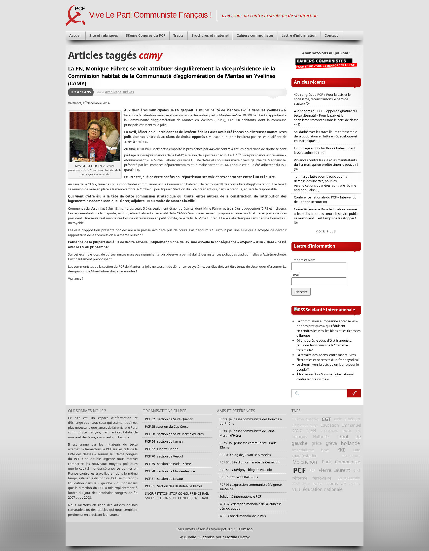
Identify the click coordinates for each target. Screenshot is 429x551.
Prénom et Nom (303, 260)
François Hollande (310, 436)
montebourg (350, 456)
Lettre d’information (299, 35)
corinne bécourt (347, 419)
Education (330, 425)
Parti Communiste (341, 462)
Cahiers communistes (255, 35)
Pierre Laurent (334, 470)
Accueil (75, 35)
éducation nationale (323, 489)
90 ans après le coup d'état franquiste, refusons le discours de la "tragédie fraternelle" (324, 345)
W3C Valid (187, 537)
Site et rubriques (103, 35)
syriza (317, 483)
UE (343, 483)
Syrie (306, 483)
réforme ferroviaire (311, 478)
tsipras (331, 483)
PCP (312, 470)
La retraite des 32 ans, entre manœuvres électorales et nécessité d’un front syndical (327, 357)
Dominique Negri (305, 425)
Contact (331, 35)
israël (325, 449)
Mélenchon (304, 461)
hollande (350, 443)
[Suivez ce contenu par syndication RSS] (299, 310)
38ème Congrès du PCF (145, 35)
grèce (317, 443)
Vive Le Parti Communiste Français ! (150, 14)
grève (331, 443)
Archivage (113, 92)
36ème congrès (305, 419)
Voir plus (326, 231)
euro (347, 430)
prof (356, 470)
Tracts (178, 35)
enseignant (329, 430)
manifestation (305, 455)
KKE (341, 450)
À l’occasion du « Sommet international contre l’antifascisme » (325, 376)
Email (295, 275)
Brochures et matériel (210, 35)
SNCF (296, 483)
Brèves (128, 92)
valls (296, 489)
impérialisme (303, 449)
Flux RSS (246, 529)
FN (358, 430)
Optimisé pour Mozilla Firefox (225, 537)
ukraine (354, 483)
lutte (356, 449)
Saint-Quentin (349, 478)
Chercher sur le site (354, 393)
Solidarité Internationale (330, 310)
